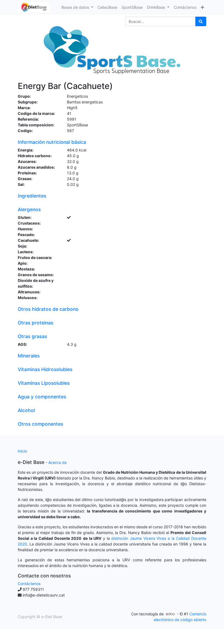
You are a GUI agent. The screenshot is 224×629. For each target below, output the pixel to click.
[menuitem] (107, 7)
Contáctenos (29, 583)
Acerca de (57, 462)
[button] (202, 7)
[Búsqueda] (200, 21)
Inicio (22, 451)
